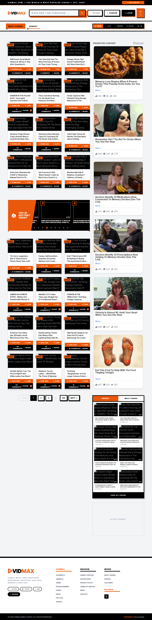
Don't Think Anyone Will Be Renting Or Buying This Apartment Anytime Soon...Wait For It (77, 259)
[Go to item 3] (38, 228)
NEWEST (105, 398)
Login (128, 13)
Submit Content (87, 575)
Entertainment (62, 586)
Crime (58, 583)
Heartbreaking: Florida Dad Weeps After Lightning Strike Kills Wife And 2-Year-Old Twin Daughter (48, 335)
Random (112, 13)
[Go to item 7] (55, 228)
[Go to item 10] (67, 228)
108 (63, 398)
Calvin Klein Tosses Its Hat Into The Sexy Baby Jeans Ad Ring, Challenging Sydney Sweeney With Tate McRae (76, 136)
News (58, 594)
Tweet (27, 589)
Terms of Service (87, 586)
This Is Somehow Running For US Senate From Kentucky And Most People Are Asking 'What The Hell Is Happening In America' (48, 98)
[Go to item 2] (34, 228)
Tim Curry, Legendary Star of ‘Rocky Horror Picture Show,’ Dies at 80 (20, 258)
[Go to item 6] (51, 228)
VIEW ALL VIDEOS (118, 495)
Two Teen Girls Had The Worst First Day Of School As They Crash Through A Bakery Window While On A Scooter (48, 62)
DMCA (82, 590)
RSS (37, 589)
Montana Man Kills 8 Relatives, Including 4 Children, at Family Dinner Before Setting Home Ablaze (75, 175)
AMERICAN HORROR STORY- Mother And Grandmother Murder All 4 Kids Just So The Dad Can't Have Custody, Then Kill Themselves (20, 297)
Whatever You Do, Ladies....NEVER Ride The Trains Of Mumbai (47, 373)
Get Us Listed (139, 617)
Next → (74, 398)
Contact (84, 594)
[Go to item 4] (43, 228)
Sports (59, 602)
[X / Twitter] (106, 596)
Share (27, 73)
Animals (59, 579)
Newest (33, 26)
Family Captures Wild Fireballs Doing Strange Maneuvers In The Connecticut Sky (76, 98)
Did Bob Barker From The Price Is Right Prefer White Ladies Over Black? (20, 373)
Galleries (108, 583)
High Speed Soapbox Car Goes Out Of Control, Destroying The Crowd (77, 335)
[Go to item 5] (47, 228)
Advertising (85, 579)
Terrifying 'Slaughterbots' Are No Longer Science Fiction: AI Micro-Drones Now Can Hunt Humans (76, 374)
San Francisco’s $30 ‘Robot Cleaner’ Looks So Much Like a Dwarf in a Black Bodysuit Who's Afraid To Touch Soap (48, 175)
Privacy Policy (86, 583)
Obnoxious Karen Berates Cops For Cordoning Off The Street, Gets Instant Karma (48, 136)
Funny (58, 590)
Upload (95, 13)
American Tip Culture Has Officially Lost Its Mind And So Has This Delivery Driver (19, 335)
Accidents (60, 575)
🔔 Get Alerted (133, 2)
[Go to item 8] (59, 228)
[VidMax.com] (17, 13)
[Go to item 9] (63, 228)
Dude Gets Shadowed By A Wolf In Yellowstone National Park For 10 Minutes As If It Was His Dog (20, 175)
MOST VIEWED (131, 398)
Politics (59, 598)
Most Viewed (15, 26)
